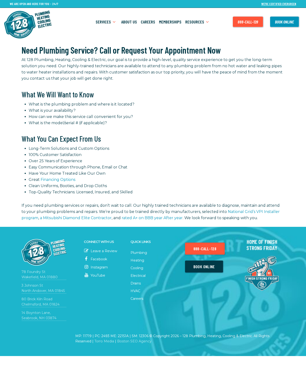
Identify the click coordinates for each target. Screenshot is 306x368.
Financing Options (58, 179)
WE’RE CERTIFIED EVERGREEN (278, 4)
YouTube (97, 275)
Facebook (98, 259)
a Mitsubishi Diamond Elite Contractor (76, 218)
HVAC (135, 291)
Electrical (138, 275)
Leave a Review (103, 251)
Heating (137, 260)
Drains (136, 283)
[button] (205, 249)
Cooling (137, 268)
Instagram (99, 267)
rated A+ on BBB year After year (152, 218)
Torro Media (104, 341)
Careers (137, 298)
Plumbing (139, 253)
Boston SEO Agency (134, 341)
